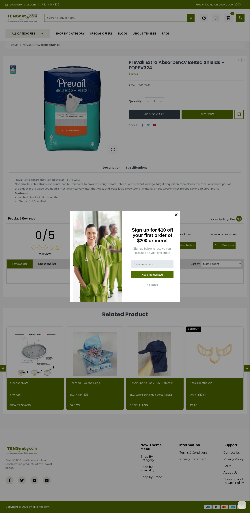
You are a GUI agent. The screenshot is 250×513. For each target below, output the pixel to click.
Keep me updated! (152, 274)
